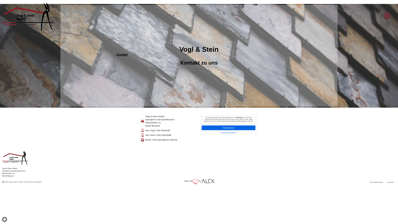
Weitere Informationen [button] (228, 133)
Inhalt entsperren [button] (228, 128)
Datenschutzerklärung (376, 182)
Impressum (390, 182)
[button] (387, 16)
